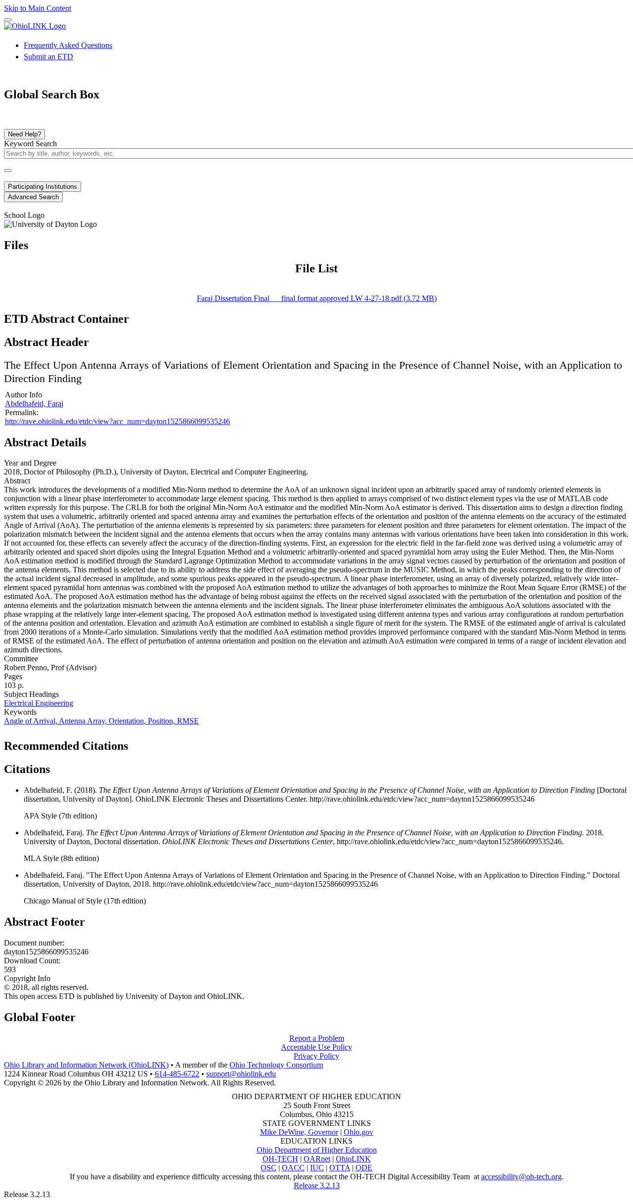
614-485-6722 (177, 1074)
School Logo (24, 215)
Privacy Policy (316, 1056)
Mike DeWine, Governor (299, 1132)
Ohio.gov (358, 1132)
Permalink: (22, 412)
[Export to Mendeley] (183, 742)
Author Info (23, 394)
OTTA (339, 1167)
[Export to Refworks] (136, 742)
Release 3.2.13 (317, 1185)
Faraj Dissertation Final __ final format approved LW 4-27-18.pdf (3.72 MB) (317, 298)
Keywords (20, 712)
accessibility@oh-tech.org (521, 1176)
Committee (21, 658)
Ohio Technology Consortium (276, 1065)
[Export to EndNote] (152, 742)
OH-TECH (280, 1159)
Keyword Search (30, 143)
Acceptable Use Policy (316, 1047)
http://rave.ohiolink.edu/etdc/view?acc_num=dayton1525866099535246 (117, 421)
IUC (317, 1167)
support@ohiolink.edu (241, 1074)
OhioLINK (353, 1159)
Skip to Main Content (37, 8)
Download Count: (32, 960)
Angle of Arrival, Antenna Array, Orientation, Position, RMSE (101, 721)
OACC (293, 1167)
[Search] (8, 170)
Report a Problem (316, 1038)
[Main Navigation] (8, 19)
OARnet (317, 1159)
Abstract (17, 480)
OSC (268, 1167)
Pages (13, 676)
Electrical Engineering (38, 703)
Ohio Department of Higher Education (317, 1150)
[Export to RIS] (168, 742)
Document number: (34, 943)
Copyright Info (27, 978)
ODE (364, 1167)
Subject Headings (31, 694)
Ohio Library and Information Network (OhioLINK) (86, 1065)
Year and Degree (30, 463)
